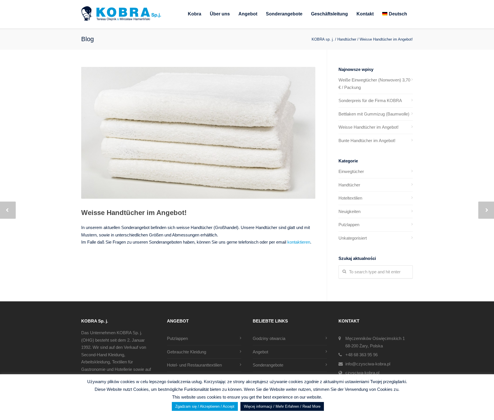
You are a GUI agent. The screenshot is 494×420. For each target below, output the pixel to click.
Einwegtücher (351, 171)
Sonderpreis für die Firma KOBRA (370, 100)
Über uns (220, 13)
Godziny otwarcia (269, 338)
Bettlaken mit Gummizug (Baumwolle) (373, 114)
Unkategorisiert (352, 238)
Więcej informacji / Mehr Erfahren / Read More (282, 406)
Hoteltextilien (350, 198)
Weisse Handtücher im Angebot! (134, 212)
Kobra (194, 13)
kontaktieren (298, 242)
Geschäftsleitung (329, 13)
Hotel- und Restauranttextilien (194, 365)
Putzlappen (348, 224)
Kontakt (365, 13)
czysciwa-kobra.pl (362, 372)
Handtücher (349, 184)
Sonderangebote (284, 13)
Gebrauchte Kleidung (186, 351)
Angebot (247, 13)
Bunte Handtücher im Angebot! (366, 140)
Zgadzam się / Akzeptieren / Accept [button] (204, 406)
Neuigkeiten (349, 211)
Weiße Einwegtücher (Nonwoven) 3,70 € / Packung (374, 83)
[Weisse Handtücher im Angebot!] (198, 133)
